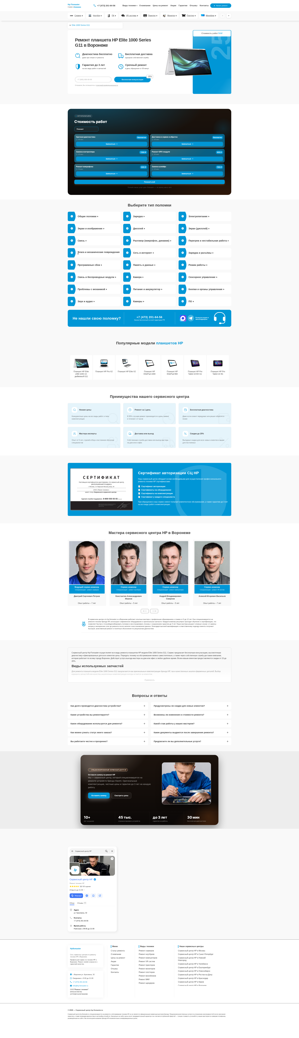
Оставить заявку (98, 795)
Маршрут (78, 896)
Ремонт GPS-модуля (161, 152)
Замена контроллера (85, 152)
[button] (145, 611)
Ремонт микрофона (84, 166)
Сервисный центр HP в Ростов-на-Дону (195, 975)
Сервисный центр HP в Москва (191, 951)
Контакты (204, 6)
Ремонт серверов (146, 951)
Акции (173, 6)
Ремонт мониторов (147, 969)
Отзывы (193, 6)
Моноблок (210, 16)
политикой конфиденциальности (107, 85)
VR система (131, 16)
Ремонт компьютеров (148, 958)
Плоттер (190, 16)
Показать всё (149, 182)
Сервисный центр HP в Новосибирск (194, 971)
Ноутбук (96, 16)
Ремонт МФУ (144, 979)
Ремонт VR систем (147, 961)
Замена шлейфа (159, 166)
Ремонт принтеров (147, 965)
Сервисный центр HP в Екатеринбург (194, 968)
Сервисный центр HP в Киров (191, 982)
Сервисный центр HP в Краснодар (193, 978)
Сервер (78, 16)
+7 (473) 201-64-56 (106, 5)
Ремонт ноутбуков (146, 954)
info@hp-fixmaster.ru (80, 986)
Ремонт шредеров (147, 983)
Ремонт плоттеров (147, 972)
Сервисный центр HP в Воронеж (192, 986)
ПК (113, 16)
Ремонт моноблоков (147, 976)
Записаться (110, 144)
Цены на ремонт (160, 6)
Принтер (152, 16)
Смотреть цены (121, 795)
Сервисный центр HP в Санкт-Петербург (195, 954)
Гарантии (183, 6)
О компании (144, 6)
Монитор (171, 16)
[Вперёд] (228, 15)
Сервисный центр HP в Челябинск (193, 964)
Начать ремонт (222, 6)
